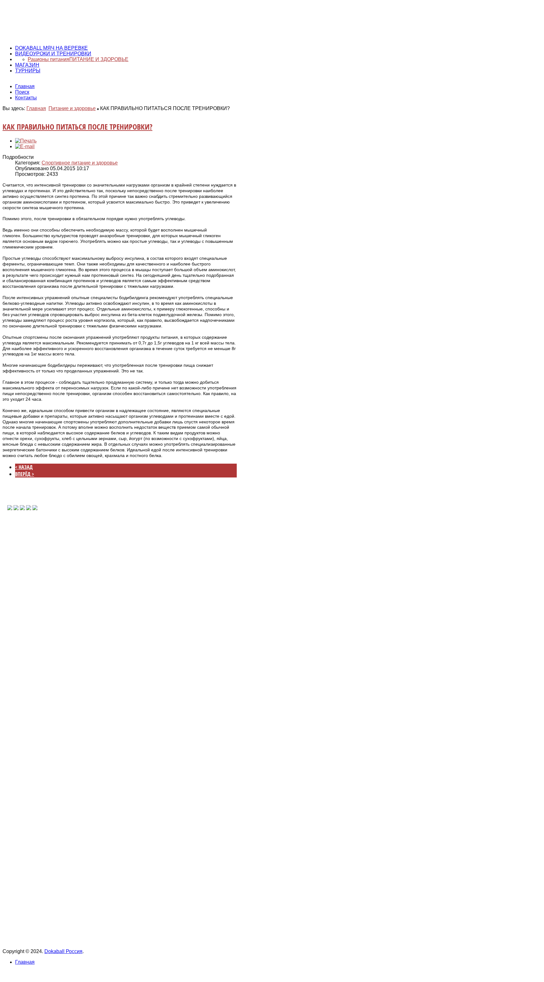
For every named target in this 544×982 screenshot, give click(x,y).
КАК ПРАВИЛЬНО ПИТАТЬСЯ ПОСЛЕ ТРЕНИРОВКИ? (77, 126)
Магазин (27, 65)
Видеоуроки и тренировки (53, 53)
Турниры (27, 70)
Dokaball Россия (63, 951)
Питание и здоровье (98, 59)
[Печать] (26, 140)
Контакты (26, 97)
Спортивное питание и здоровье (80, 162)
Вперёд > (24, 474)
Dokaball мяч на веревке (51, 48)
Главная (25, 86)
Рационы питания (48, 59)
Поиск (22, 92)
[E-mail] (25, 146)
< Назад (24, 467)
